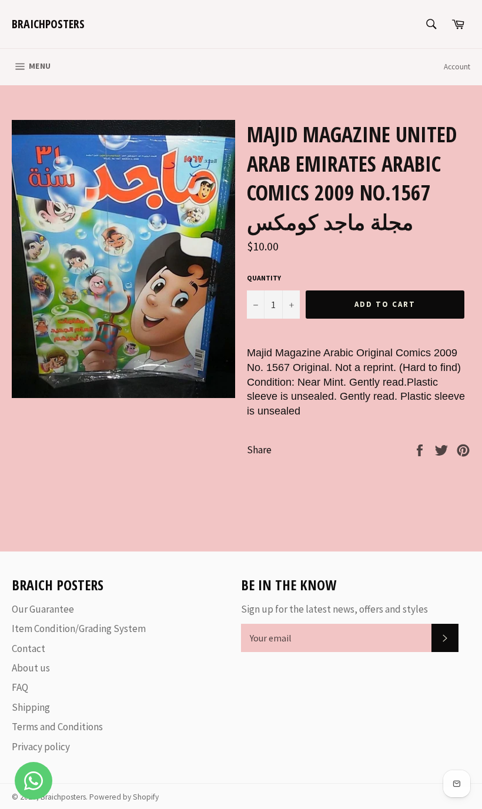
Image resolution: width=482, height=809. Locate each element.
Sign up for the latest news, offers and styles (334, 609)
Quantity (264, 277)
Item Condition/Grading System (79, 628)
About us (31, 667)
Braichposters (48, 24)
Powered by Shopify (124, 797)
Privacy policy (41, 746)
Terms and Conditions (57, 726)
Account (457, 67)
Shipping (31, 707)
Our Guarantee (43, 609)
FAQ (20, 687)
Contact (28, 648)
